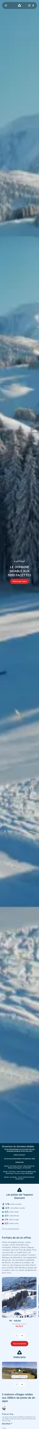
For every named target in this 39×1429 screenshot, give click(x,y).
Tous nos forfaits (19, 1344)
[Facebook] (33, 5)
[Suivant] (22, 1335)
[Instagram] (29, 5)
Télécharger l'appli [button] (19, 581)
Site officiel (6, 1424)
